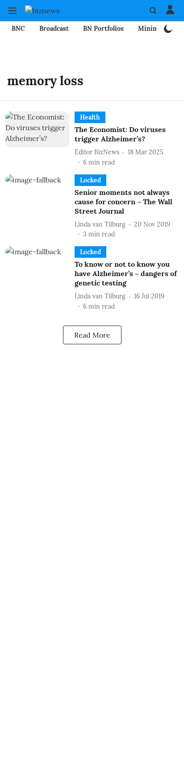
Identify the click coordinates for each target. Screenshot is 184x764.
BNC (18, 29)
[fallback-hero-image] (40, 139)
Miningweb (155, 29)
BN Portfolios (103, 29)
